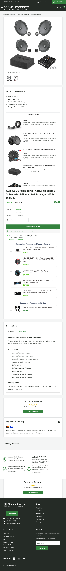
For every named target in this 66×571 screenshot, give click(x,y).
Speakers (39, 511)
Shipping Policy (8, 548)
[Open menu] (2, 7)
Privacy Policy (8, 542)
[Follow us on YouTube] (24, 558)
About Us (6, 534)
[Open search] (57, 7)
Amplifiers (39, 508)
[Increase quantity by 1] (26, 220)
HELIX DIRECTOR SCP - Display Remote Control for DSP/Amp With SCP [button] (39, 281)
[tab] (11, 331)
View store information (16, 239)
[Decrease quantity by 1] (17, 220)
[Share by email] (58, 202)
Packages (39, 522)
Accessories (40, 519)
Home (5, 14)
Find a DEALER (59, 2)
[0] (63, 7)
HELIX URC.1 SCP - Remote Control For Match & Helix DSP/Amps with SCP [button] (39, 248)
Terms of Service (8, 550)
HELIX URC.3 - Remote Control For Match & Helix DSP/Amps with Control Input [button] (37, 292)
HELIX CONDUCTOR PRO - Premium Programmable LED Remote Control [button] (35, 271)
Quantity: (10, 220)
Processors (39, 516)
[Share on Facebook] (55, 202)
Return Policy (7, 545)
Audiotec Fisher (8, 536)
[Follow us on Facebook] (14, 558)
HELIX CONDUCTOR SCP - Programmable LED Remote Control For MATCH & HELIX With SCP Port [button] (38, 259)
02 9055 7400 (11, 521)
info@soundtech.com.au (15, 518)
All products (11, 14)
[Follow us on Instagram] (19, 558)
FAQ (4, 539)
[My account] (60, 7)
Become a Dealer (44, 2)
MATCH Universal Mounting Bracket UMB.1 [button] (37, 308)
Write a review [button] (33, 411)
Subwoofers (40, 513)
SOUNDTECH (9, 202)
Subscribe (42, 548)
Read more (25, 125)
